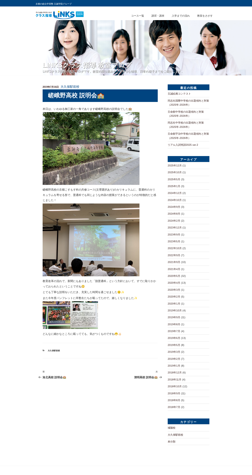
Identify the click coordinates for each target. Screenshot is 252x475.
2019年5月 (174, 345)
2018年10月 (175, 386)
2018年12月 (175, 372)
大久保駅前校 (70, 86)
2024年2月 (174, 220)
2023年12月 (175, 227)
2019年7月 (174, 331)
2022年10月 (175, 248)
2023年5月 (174, 241)
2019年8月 (174, 324)
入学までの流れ (181, 15)
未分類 (171, 441)
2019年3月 (174, 351)
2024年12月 (175, 193)
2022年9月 (174, 255)
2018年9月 (174, 393)
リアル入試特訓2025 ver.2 (183, 144)
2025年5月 (174, 179)
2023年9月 (174, 234)
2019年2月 (174, 358)
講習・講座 (157, 15)
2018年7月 (174, 407)
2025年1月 (174, 186)
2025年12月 (175, 165)
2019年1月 (174, 365)
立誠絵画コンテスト (179, 93)
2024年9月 (174, 206)
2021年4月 (174, 269)
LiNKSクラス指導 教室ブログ (87, 65)
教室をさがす (205, 15)
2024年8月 (174, 213)
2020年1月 (174, 303)
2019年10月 (175, 310)
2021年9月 (174, 262)
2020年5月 (174, 275)
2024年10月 (175, 200)
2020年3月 (174, 289)
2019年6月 (174, 337)
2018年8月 (174, 400)
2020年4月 (174, 282)
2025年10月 (175, 172)
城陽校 (171, 427)
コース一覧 (137, 15)
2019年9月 (174, 317)
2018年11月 (174, 379)
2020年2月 (174, 296)
